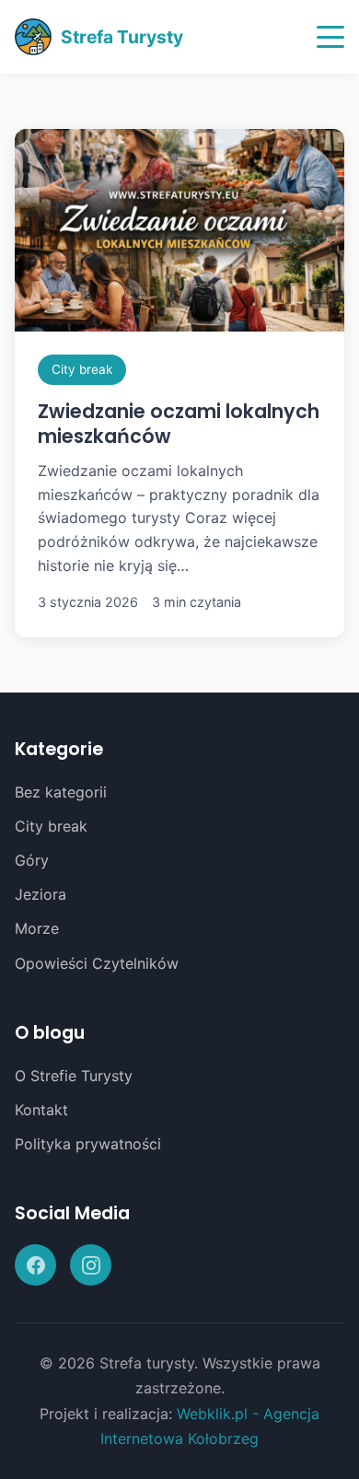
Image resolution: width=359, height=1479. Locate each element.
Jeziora (40, 894)
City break (82, 369)
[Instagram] (90, 1265)
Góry (32, 860)
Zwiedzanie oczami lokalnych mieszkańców (178, 423)
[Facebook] (35, 1265)
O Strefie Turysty (74, 1075)
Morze (37, 928)
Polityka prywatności (88, 1144)
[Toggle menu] (330, 37)
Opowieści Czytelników (97, 963)
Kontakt (41, 1110)
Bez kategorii (61, 792)
